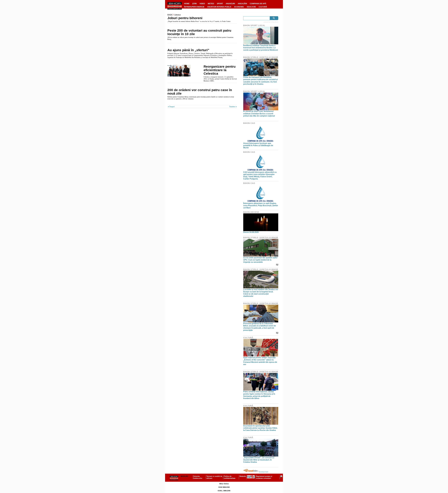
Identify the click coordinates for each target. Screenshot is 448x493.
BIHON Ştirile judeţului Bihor (260, 57)
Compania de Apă (258, 4)
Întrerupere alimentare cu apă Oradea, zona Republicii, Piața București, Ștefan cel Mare (260, 205)
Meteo (211, 4)
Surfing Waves (274, 22)
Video (202, 4)
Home (186, 4)
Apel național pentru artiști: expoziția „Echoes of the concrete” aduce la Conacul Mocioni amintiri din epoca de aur (260, 361)
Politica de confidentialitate (229, 477)
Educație (251, 7)
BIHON (169, 15)
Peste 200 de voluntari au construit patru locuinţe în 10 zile (199, 32)
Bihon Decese (251, 212)
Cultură (263, 7)
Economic (239, 7)
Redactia (243, 476)
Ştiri (194, 4)
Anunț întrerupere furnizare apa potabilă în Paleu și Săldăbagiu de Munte (258, 145)
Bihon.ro (184, 476)
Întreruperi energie (194, 7)
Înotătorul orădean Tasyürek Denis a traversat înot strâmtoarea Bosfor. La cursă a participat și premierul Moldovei (260, 47)
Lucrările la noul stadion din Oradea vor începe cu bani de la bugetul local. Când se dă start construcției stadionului (260, 292)
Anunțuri (230, 4)
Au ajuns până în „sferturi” (188, 50)
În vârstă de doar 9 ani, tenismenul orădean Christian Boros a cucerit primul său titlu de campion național (259, 113)
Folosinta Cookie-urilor (197, 477)
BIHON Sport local (254, 25)
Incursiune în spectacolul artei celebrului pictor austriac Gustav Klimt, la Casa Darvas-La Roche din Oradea (260, 428)
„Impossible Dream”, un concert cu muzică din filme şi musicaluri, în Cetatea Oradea (258, 460)
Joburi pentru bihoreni (184, 18)
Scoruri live (263, 472)
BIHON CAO (249, 123)
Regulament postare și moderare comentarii (264, 477)
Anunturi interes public (219, 7)
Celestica (177, 15)
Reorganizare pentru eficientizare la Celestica (220, 70)
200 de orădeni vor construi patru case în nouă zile (199, 91)
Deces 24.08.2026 (251, 232)
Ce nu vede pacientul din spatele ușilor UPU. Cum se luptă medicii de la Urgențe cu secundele (260, 260)
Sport (220, 4)
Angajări (242, 4)
